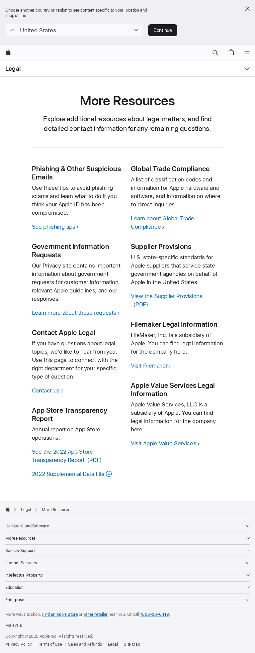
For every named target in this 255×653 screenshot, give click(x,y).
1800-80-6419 (154, 614)
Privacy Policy (18, 644)
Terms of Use (50, 644)
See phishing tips (53, 226)
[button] (74, 30)
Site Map (132, 644)
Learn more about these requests (74, 312)
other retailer (96, 614)
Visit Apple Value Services (163, 443)
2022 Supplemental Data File (68, 474)
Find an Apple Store (60, 614)
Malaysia (13, 625)
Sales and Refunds (85, 644)
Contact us (45, 390)
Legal (13, 68)
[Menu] (247, 53)
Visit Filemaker (149, 365)
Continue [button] (162, 30)
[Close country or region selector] (247, 9)
